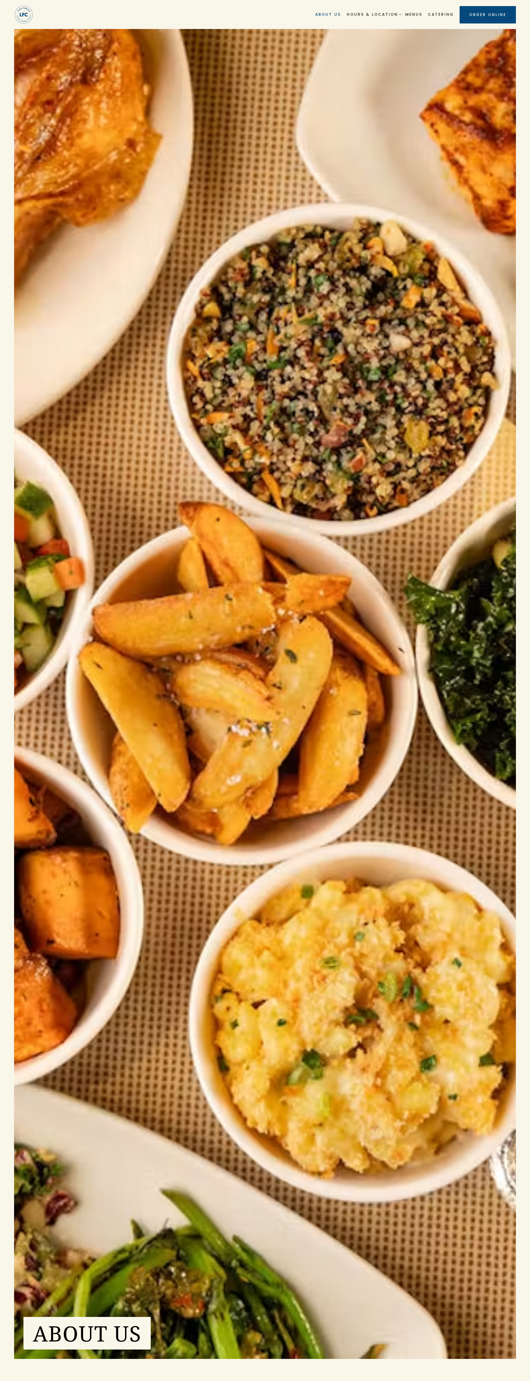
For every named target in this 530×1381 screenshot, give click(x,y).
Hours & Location (373, 14)
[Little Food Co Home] (23, 14)
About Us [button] (328, 14)
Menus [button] (413, 14)
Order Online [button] (487, 14)
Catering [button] (441, 14)
